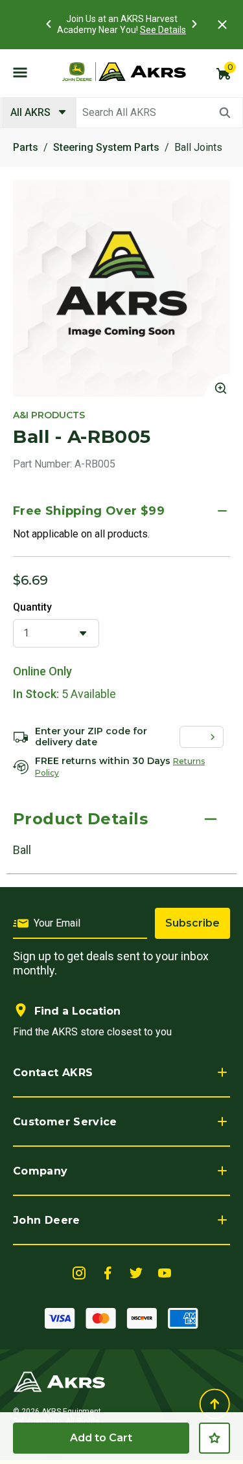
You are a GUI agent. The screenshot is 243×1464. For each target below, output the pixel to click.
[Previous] (48, 24)
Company (40, 1171)
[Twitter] (136, 1272)
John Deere (46, 1220)
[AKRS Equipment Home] (124, 72)
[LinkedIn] (79, 1272)
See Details (163, 30)
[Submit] (215, 737)
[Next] (194, 24)
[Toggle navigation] (20, 72)
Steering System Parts (106, 147)
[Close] (222, 24)
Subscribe (192, 923)
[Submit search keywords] (224, 112)
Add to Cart (101, 1438)
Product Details (80, 818)
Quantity (32, 607)
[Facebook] (107, 1272)
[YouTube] (164, 1272)
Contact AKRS (53, 1072)
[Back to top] (214, 1403)
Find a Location (77, 1011)
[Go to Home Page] (59, 1381)
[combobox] (121, 112)
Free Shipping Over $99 (89, 511)
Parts (25, 147)
